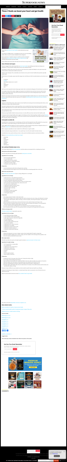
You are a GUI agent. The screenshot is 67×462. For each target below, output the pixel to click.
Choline (5, 80)
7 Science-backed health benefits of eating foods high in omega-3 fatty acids (17, 309)
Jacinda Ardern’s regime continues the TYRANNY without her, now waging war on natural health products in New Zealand (59, 48)
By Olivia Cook (59, 55)
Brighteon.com (5, 328)
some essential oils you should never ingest (14, 135)
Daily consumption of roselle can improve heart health (12, 307)
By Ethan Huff (59, 50)
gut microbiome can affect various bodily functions (16, 58)
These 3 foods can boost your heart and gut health (59, 86)
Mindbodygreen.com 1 (6, 315)
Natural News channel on (18, 302)
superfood (8, 6)
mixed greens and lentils (27, 153)
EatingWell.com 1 (5, 319)
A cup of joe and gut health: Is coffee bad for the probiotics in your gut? (59, 76)
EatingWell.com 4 (5, 326)
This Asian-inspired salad (7, 211)
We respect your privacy (28, 455)
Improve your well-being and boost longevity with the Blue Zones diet (59, 104)
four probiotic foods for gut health (25, 273)
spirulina (19, 6)
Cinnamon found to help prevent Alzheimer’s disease (59, 109)
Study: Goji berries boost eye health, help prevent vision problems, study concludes (58, 81)
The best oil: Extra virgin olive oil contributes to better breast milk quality (59, 53)
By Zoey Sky (59, 60)
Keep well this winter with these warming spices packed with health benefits (59, 67)
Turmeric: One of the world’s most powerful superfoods (59, 136)
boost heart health (23, 66)
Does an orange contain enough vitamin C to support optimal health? (59, 90)
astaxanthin (13, 6)
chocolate (30, 6)
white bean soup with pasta (9, 173)
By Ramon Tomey (59, 110)
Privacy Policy (33, 458)
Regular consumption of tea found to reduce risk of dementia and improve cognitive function (59, 58)
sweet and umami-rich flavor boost (33, 240)
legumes (46, 115)
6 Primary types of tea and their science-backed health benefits (59, 118)
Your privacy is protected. (55, 37)
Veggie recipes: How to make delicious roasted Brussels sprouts (58, 122)
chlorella (24, 6)
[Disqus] (25, 405)
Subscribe (56, 460)
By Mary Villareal (59, 83)
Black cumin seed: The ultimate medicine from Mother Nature (59, 132)
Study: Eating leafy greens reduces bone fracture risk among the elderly (59, 127)
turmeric (35, 6)
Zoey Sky (9, 13)
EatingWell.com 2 (5, 321)
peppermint (8, 126)
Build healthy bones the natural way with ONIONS (59, 63)
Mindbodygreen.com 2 (6, 317)
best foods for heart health (12, 50)
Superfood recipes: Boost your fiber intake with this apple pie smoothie (59, 113)
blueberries (41, 6)
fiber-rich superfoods (16, 149)
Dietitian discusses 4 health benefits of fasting (11, 311)
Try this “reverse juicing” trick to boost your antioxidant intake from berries (59, 99)
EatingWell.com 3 (5, 323)
